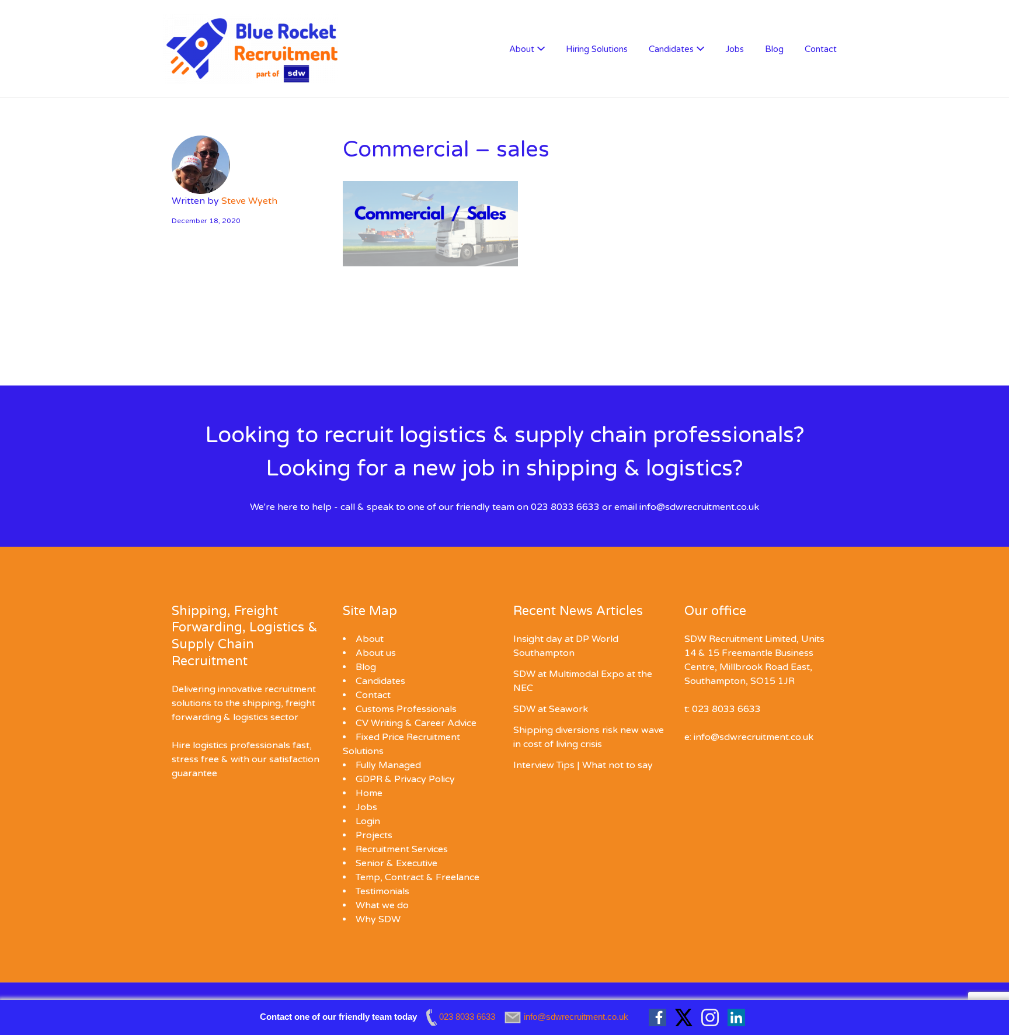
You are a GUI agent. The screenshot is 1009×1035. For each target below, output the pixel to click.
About (521, 49)
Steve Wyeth (249, 201)
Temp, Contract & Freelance (417, 877)
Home (369, 793)
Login (368, 821)
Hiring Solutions (597, 49)
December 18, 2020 (206, 221)
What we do (382, 905)
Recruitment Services (402, 849)
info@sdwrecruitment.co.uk (699, 507)
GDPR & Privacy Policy (405, 779)
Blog (774, 49)
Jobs (734, 49)
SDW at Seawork (550, 709)
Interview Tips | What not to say (583, 765)
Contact (821, 49)
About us (376, 653)
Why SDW (378, 919)
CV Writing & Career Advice (416, 723)
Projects (374, 835)
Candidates (671, 49)
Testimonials (382, 891)
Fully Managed (388, 765)
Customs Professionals (406, 709)
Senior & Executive (396, 863)
